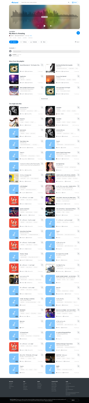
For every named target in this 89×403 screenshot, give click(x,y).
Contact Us (25, 389)
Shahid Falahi (71, 68)
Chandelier (74, 122)
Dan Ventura (64, 178)
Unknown (19, 37)
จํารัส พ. (22, 113)
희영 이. (22, 125)
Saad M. (12, 35)
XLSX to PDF (54, 390)
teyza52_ (59, 305)
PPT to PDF (54, 389)
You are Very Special (61, 79)
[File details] (14, 68)
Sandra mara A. (60, 203)
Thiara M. (59, 125)
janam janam (33, 133)
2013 (75, 324)
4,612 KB (14, 37)
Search (10, 384)
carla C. (58, 260)
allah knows (30, 37)
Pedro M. (59, 136)
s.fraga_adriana (24, 158)
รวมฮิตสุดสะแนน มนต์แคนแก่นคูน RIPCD (29, 282)
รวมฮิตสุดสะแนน (31, 279)
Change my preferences (48, 400)
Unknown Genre (24, 234)
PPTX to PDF (54, 384)
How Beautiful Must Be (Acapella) (62, 68)
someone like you (66, 133)
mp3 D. (58, 350)
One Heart (66, 167)
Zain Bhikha (69, 79)
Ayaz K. (22, 136)
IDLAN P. (22, 327)
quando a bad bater (29, 212)
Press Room (11, 386)
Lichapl (22, 282)
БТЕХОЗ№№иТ (33, 313)
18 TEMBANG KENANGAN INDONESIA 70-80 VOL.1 (34, 234)
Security (67, 387)
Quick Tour (25, 386)
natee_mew (23, 316)
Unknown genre (60, 144)
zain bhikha (25, 37)
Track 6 (35, 369)
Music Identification (69, 389)
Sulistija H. (23, 237)
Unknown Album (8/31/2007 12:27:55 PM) (34, 257)
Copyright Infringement (70, 386)
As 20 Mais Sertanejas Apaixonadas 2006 (31, 302)
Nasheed (74, 79)
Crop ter (63, 358)
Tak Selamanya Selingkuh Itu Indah (70, 347)
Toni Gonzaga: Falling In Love (69, 268)
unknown (22, 133)
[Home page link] (15, 2)
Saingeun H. (59, 248)
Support (24, 383)
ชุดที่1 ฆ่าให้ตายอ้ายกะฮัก (69, 324)
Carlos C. (59, 282)
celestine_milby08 (60, 271)
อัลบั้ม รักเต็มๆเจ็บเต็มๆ (68, 302)
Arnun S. (22, 203)
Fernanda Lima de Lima (60, 181)
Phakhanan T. (60, 361)
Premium (11, 383)
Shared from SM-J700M (66, 158)
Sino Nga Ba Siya (73, 167)
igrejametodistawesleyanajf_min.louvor (60, 293)
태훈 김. (22, 181)
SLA (66, 390)
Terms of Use (68, 383)
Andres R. (23, 372)
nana (65, 192)
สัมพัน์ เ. (58, 113)
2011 (68, 279)
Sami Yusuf (23, 79)
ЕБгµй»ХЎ (27, 313)
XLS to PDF (54, 387)
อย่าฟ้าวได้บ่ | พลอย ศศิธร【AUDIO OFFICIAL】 (68, 189)
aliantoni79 (23, 260)
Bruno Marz (35, 144)
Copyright (39, 386)
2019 (28, 178)
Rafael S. (59, 215)
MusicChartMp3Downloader (26, 144)
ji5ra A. (58, 147)
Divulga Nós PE (64, 313)
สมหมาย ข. (59, 372)
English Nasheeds (20, 35)
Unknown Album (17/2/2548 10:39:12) (68, 369)
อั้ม (63, 113)
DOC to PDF (54, 383)
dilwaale (27, 133)
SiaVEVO (63, 122)
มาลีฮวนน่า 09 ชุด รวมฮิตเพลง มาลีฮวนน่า (30, 226)
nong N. (58, 237)
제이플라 (22, 122)
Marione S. (59, 170)
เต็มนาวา (75, 302)
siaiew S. (22, 226)
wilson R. (59, 158)
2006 (39, 302)
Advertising (39, 384)
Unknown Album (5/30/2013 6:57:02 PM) (70, 234)
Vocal (76, 68)
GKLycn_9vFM (23, 178)
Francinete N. (23, 147)
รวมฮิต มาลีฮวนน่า (29, 199)
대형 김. (22, 361)
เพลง (29, 316)
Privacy (67, 384)
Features (25, 387)
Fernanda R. (23, 305)
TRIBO (63, 212)
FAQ (24, 384)
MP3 (10, 37)
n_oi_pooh (23, 192)
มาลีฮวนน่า (35, 199)
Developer (39, 387)
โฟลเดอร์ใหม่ (29, 113)
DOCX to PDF (54, 386)
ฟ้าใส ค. (22, 170)
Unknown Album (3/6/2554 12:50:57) (31, 189)
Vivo (26, 369)
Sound (34, 358)
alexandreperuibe (24, 338)
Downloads (59, 133)
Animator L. (59, 316)
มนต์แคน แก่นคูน (38, 279)
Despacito (27, 122)
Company (39, 383)
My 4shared (29, 125)
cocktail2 (64, 147)
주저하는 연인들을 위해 (34, 178)
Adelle (72, 133)
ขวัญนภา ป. (59, 338)
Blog (10, 387)
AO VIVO (63, 279)
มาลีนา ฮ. (59, 192)
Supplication (28, 79)
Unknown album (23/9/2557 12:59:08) (70, 144)
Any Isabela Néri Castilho (24, 215)
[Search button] (68, 2)
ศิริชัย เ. (58, 327)
